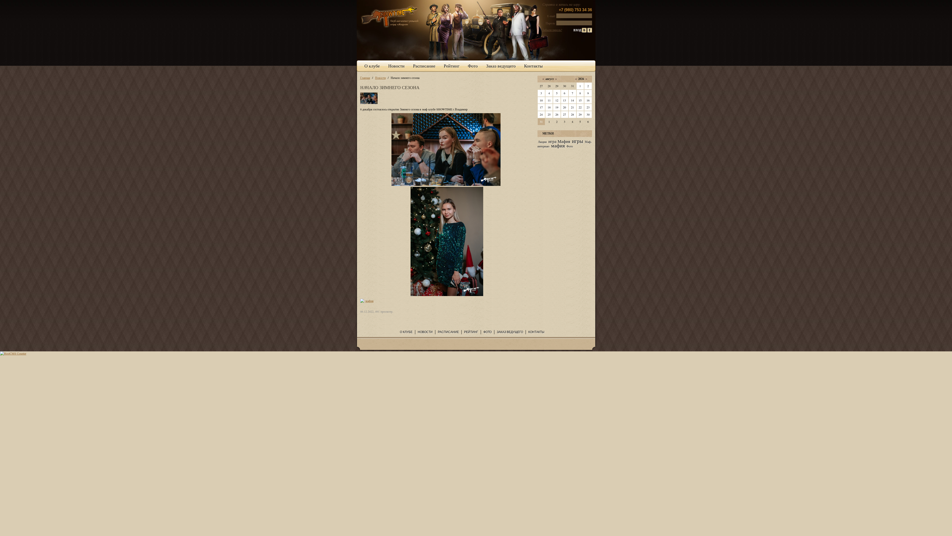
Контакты (533, 66)
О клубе (372, 66)
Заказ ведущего (501, 66)
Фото (473, 66)
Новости (396, 66)
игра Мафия (559, 141)
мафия (369, 301)
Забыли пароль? (552, 30)
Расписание (424, 66)
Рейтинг (451, 66)
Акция (542, 142)
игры (577, 141)
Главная (365, 78)
